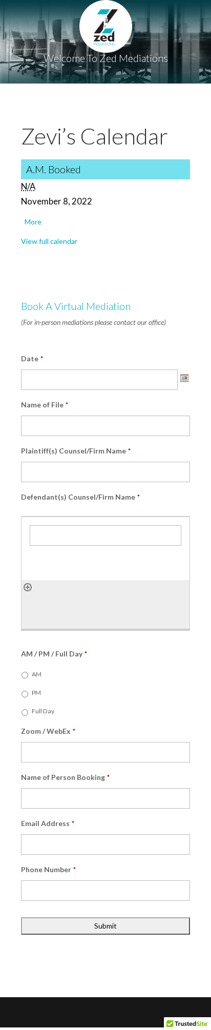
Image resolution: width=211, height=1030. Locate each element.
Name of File (44, 404)
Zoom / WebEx (48, 731)
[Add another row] (28, 586)
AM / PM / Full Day (54, 653)
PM (36, 692)
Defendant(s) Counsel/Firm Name (80, 496)
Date (32, 358)
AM (36, 674)
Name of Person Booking (65, 777)
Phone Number (48, 869)
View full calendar (49, 241)
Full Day (43, 711)
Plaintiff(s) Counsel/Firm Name (76, 450)
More (33, 221)
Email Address (47, 823)
